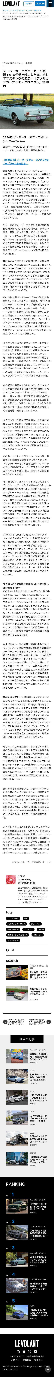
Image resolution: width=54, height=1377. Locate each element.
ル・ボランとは (16, 1356)
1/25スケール (13, 918)
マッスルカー (13, 940)
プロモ (41, 929)
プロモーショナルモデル (18, 935)
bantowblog (24, 879)
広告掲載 (27, 1360)
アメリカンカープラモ (17, 924)
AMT (26, 918)
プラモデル (28, 929)
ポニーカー (37, 935)
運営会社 (38, 1360)
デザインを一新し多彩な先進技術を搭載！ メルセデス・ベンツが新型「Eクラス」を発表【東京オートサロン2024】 (16, 1025)
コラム (11, 10)
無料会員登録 (40, 4)
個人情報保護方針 (36, 1356)
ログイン (29, 4)
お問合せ (15, 1360)
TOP (4, 10)
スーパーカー (13, 929)
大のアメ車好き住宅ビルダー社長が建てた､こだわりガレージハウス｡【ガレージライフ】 (37, 1023)
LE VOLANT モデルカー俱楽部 (27, 10)
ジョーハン (35, 924)
